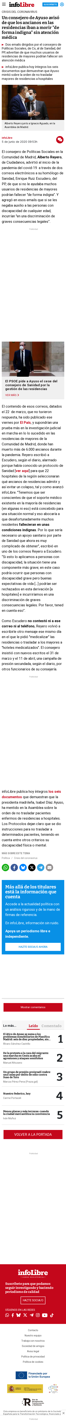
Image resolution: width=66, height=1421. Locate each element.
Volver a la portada (33, 1134)
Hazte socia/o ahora (33, 946)
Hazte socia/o (33, 1300)
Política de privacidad (33, 1356)
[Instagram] (38, 1315)
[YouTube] (45, 1315)
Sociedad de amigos (33, 1346)
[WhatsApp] (7, 1315)
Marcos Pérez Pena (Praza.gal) (20, 1081)
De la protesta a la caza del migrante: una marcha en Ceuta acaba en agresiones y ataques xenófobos (26, 1055)
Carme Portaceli (12, 1098)
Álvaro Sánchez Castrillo (16, 1043)
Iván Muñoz (9, 1118)
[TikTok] (52, 1315)
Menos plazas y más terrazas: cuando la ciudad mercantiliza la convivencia (26, 1113)
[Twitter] (25, 1315)
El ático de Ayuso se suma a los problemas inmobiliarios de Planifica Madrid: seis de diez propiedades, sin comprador (26, 1038)
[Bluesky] (18, 1315)
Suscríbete (50, 4)
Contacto (33, 1330)
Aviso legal (33, 1351)
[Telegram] (31, 1315)
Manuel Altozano (12, 1062)
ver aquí (22, 471)
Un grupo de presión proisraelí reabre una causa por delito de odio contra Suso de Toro (26, 1074)
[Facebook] (12, 1315)
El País (25, 422)
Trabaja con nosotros (33, 1340)
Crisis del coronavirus (25, 858)
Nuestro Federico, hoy (16, 1093)
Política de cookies (33, 1361)
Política (6, 858)
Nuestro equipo (33, 1335)
